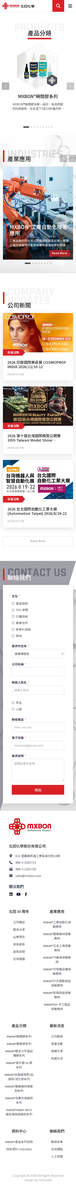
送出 (38, 789)
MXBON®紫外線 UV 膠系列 (19, 1065)
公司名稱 (18, 664)
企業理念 (19, 937)
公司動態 (57, 1037)
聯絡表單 (57, 1142)
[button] (26, 127)
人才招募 (57, 1157)
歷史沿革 (19, 930)
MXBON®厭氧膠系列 (19, 1044)
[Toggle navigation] (70, 6)
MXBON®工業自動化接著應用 (57, 925)
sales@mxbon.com (28, 875)
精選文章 (57, 1051)
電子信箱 (18, 737)
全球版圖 (19, 959)
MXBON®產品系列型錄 (19, 1142)
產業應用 (57, 911)
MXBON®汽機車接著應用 (57, 960)
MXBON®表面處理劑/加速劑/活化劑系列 (19, 1077)
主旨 (15, 596)
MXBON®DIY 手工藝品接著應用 (57, 1007)
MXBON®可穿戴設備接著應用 (57, 972)
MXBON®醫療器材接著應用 (57, 936)
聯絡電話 (18, 719)
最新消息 (57, 1026)
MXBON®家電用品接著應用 (57, 995)
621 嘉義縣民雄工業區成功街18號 (37, 856)
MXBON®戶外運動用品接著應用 (57, 983)
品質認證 (19, 952)
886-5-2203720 (25, 869)
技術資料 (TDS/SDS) (19, 1149)
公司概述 (19, 922)
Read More (59, 253)
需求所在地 (19, 646)
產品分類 (19, 1026)
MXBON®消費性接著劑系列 (19, 1101)
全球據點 (57, 1149)
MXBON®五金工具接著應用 (57, 948)
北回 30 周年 (19, 911)
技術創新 (19, 944)
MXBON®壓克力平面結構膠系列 (19, 1053)
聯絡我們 (57, 1131)
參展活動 (57, 1044)
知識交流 (57, 1059)
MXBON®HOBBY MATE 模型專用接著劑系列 (19, 1112)
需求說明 (18, 756)
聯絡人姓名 (19, 682)
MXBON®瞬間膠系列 (19, 1037)
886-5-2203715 (25, 862)
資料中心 (19, 1131)
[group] (38, 80)
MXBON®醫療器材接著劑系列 (19, 1089)
